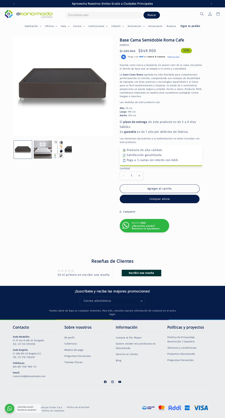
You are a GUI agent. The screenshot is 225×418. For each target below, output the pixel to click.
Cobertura (70, 343)
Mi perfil (69, 337)
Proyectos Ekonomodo (181, 353)
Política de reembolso (53, 411)
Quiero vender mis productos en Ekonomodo (136, 346)
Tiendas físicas (73, 362)
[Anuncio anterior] (13, 3)
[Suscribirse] (141, 301)
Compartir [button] (129, 211)
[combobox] (103, 15)
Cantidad (125, 168)
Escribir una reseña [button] (141, 273)
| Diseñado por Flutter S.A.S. (48, 407)
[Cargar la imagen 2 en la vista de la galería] (43, 150)
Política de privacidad (78, 407)
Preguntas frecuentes (77, 356)
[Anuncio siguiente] (211, 3)
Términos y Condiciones (182, 347)
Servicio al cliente (127, 354)
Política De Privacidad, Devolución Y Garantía (181, 339)
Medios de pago (74, 349)
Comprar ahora (159, 199)
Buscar (152, 15)
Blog (118, 360)
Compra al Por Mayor (129, 337)
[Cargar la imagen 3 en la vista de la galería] (63, 150)
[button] (33, 26)
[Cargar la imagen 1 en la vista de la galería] (23, 150)
